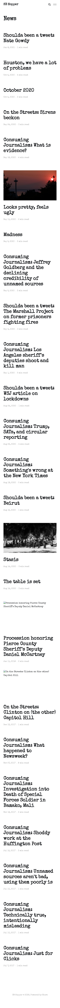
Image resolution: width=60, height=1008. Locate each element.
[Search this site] (49, 4)
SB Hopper (10, 4)
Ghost (45, 995)
